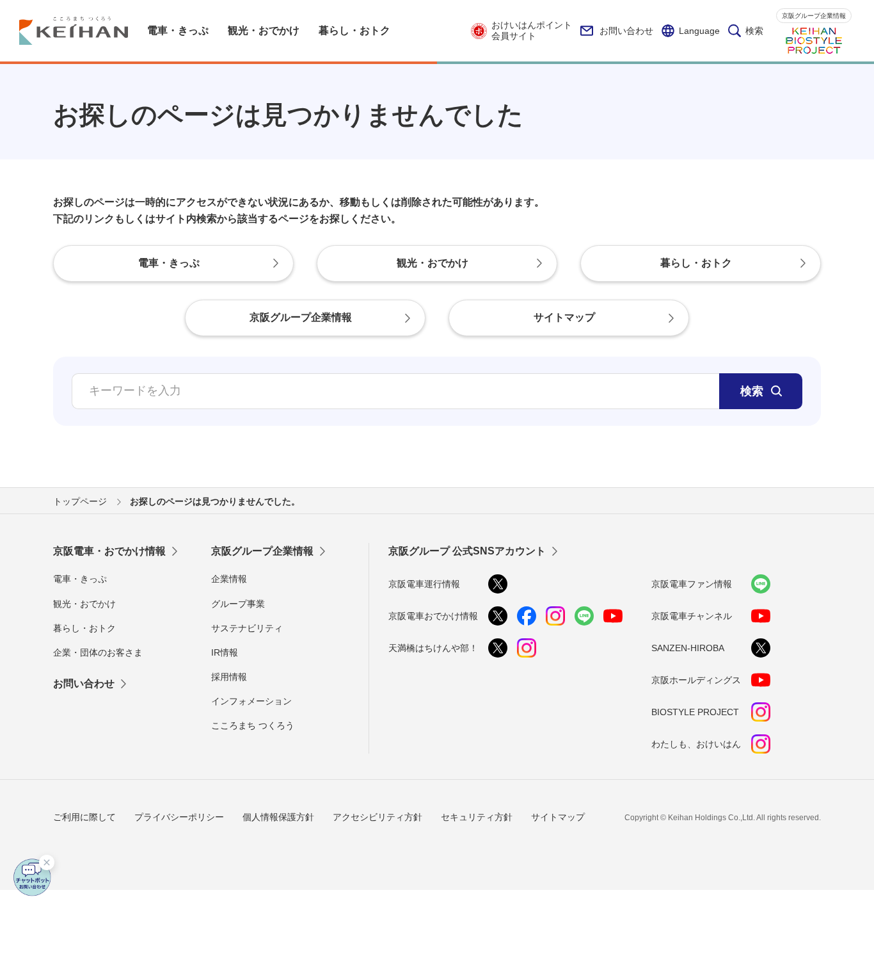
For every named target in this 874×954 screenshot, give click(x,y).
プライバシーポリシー (179, 817)
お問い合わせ (626, 31)
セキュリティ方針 (476, 817)
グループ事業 (238, 604)
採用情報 (229, 677)
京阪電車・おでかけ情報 (109, 551)
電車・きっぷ (80, 579)
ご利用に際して (84, 817)
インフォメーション (251, 701)
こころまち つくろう (252, 725)
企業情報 (229, 579)
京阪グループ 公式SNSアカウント (467, 551)
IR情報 (224, 652)
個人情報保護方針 (278, 817)
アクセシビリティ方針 (377, 817)
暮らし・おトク (84, 628)
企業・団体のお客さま (98, 652)
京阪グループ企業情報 (814, 15)
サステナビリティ (247, 628)
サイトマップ (558, 817)
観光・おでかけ (84, 604)
